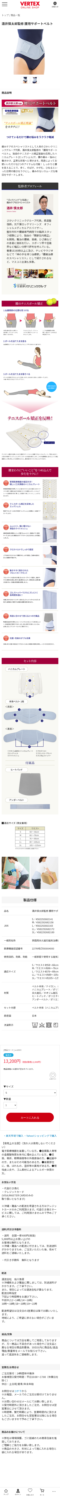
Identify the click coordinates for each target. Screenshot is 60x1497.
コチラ (18, 1391)
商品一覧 (15, 15)
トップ (5, 15)
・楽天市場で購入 (13, 1135)
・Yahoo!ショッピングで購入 (40, 1135)
